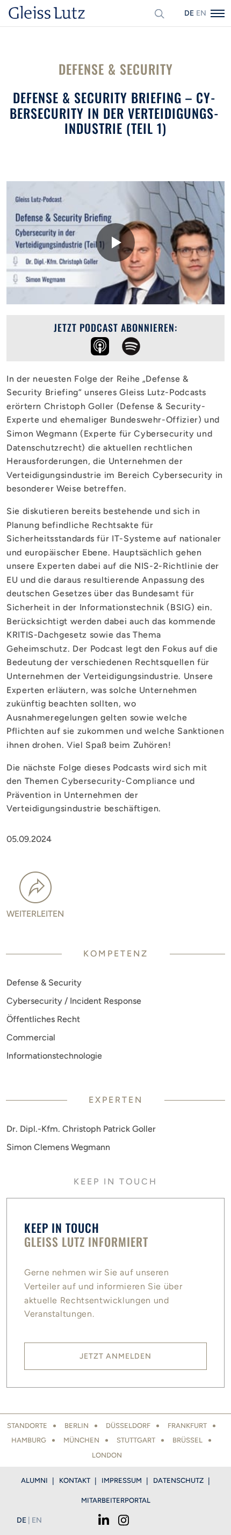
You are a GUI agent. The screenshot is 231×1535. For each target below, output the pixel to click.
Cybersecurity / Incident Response (73, 1001)
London (107, 1455)
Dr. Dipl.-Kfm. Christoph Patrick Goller (81, 1129)
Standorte (27, 1426)
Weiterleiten (35, 914)
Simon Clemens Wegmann (58, 1147)
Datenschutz (178, 1480)
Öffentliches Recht (43, 1019)
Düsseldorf (128, 1426)
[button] (115, 242)
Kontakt (74, 1480)
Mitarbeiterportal (115, 1500)
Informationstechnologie (54, 1056)
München (81, 1440)
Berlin (76, 1426)
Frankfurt (187, 1426)
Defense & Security (44, 982)
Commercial (30, 1037)
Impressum (122, 1480)
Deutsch (189, 13)
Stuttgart (136, 1440)
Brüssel (187, 1440)
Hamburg (28, 1440)
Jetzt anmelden (115, 1356)
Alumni (34, 1480)
